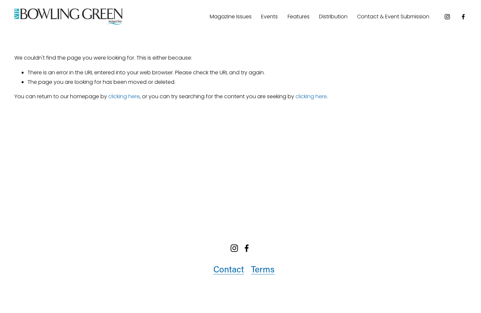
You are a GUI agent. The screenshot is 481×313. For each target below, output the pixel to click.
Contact (228, 269)
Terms (263, 269)
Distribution (333, 16)
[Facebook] (463, 16)
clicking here (124, 96)
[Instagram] (447, 16)
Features (299, 16)
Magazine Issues (231, 16)
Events (269, 16)
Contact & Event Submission (393, 16)
